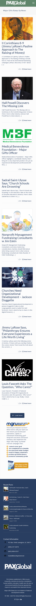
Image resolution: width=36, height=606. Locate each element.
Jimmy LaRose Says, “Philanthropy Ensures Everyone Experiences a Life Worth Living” (17, 332)
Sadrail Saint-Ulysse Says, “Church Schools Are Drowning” (15, 183)
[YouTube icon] (19, 599)
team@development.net (16, 556)
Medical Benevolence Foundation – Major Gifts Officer (15, 149)
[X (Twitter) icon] (17, 599)
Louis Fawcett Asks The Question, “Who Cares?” (17, 385)
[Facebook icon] (15, 599)
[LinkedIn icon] (21, 599)
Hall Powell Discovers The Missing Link (15, 104)
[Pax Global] (15, 2)
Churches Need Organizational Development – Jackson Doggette (17, 295)
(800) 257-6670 (13, 547)
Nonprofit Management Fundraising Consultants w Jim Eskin (17, 238)
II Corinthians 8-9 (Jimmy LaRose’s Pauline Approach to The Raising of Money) (17, 47)
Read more (27, 69)
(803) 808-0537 (13, 551)
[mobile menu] (33, 2)
